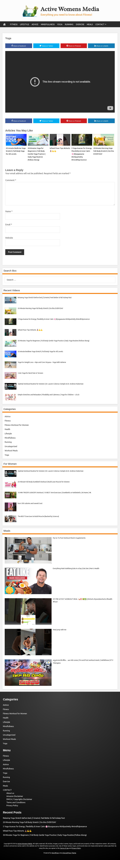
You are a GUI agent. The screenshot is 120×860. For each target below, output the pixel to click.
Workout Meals (11, 451)
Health (7, 429)
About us (10, 793)
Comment (10, 180)
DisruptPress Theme (69, 853)
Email (8, 224)
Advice (35, 24)
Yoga (59, 24)
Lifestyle (24, 24)
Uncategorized (11, 446)
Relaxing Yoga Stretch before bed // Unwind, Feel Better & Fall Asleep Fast (34, 818)
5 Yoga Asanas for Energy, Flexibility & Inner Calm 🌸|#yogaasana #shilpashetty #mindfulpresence (81, 154)
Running (69, 24)
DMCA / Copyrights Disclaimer (19, 799)
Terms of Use (64, 848)
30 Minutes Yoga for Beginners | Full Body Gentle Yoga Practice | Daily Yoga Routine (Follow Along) (36, 154)
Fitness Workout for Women (17, 425)
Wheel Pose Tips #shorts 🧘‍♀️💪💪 (17, 831)
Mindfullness (48, 24)
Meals (90, 24)
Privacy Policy (12, 805)
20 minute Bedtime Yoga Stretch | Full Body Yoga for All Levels (16, 151)
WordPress (55, 853)
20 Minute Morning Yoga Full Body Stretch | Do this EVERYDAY (103, 151)
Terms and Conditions (15, 802)
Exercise (80, 24)
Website (9, 238)
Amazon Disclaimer (14, 796)
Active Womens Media (70, 9)
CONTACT (99, 24)
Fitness (13, 24)
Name (8, 211)
